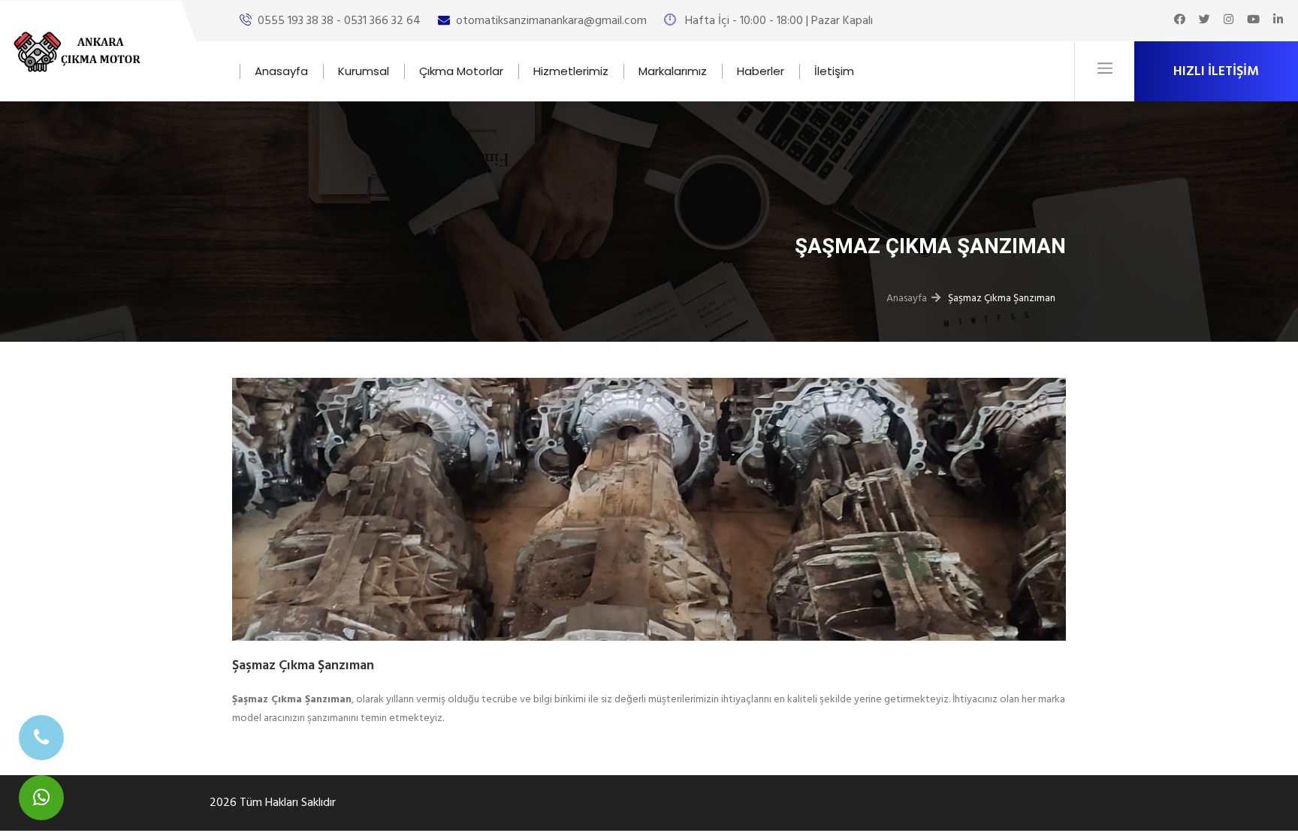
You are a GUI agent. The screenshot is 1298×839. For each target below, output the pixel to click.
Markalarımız (672, 71)
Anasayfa (281, 71)
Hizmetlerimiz (570, 71)
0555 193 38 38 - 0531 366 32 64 (339, 20)
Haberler (760, 71)
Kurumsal (363, 71)
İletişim (834, 71)
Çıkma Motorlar (461, 71)
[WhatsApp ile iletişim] (41, 797)
